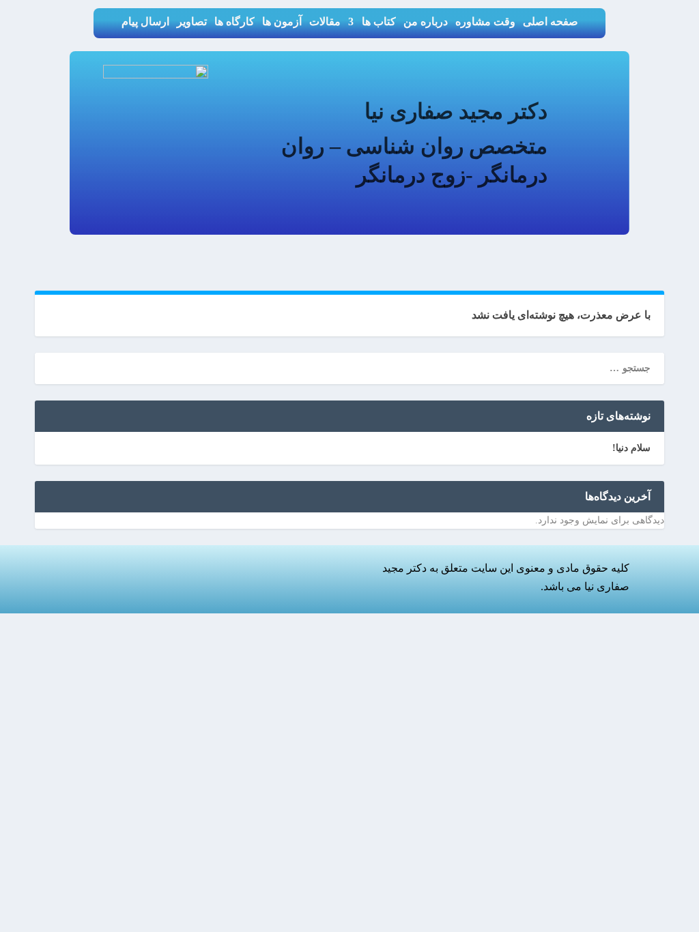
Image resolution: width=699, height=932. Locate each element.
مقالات (325, 22)
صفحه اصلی (550, 22)
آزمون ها (282, 22)
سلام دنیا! (631, 448)
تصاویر (192, 22)
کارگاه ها (234, 22)
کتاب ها (379, 22)
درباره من (425, 22)
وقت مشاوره (485, 22)
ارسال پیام (145, 22)
